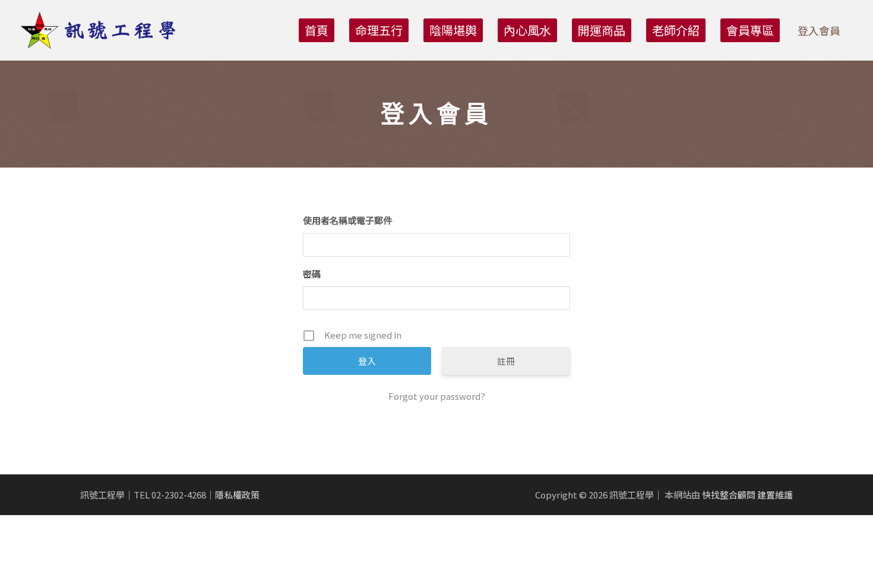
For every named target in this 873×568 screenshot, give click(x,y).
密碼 (312, 273)
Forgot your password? (436, 396)
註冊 (506, 361)
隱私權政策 (237, 494)
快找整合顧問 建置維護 (747, 494)
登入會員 (819, 30)
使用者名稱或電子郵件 (347, 220)
